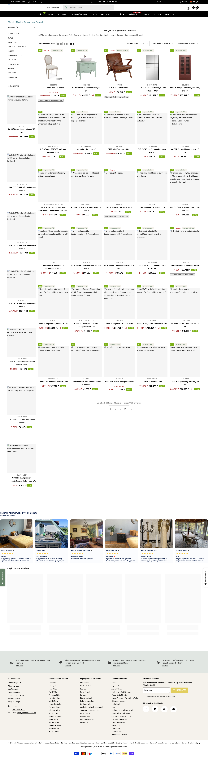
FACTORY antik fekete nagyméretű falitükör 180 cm (152, 89)
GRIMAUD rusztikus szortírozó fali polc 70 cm (86, 208)
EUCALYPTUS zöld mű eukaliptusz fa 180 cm (21, 188)
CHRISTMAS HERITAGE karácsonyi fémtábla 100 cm (53, 150)
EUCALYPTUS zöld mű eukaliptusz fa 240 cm (21, 305)
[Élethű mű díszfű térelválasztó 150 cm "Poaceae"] (185, 186)
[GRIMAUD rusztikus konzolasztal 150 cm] (185, 303)
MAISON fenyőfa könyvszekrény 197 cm (185, 150)
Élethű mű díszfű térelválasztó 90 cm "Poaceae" (86, 383)
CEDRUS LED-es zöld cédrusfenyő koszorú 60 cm (22, 363)
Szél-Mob (86, 85)
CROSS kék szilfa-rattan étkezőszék (185, 265)
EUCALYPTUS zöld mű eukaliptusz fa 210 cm (21, 246)
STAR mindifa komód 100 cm (119, 149)
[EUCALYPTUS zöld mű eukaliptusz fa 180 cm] (21, 168)
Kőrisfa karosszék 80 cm (152, 382)
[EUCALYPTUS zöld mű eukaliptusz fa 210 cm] (21, 226)
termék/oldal (132, 43)
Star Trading (22, 359)
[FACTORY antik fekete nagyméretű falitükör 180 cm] (152, 67)
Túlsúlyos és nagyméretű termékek (29, 22)
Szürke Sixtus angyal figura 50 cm (119, 207)
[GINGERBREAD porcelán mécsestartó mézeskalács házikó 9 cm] (21, 458)
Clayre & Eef (22, 126)
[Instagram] (155, 709)
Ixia (53, 262)
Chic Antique (152, 85)
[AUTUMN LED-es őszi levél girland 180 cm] (21, 400)
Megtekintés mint (46, 43)
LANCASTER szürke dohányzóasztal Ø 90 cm (86, 267)
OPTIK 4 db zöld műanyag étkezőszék (119, 382)
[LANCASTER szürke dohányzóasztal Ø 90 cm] (86, 245)
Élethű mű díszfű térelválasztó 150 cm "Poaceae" (185, 208)
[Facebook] (146, 709)
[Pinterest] (164, 709)
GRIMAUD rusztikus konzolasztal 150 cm (185, 325)
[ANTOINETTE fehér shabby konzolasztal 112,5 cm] (53, 245)
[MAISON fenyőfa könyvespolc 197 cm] (53, 303)
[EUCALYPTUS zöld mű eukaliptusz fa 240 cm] (21, 284)
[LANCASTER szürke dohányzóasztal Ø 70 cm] (119, 245)
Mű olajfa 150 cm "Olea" (86, 149)
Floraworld (86, 146)
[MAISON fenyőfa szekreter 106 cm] (119, 303)
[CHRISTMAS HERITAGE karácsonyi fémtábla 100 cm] (53, 128)
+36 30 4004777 (15, 2)
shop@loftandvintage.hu (37, 2)
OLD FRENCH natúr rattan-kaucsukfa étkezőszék (152, 150)
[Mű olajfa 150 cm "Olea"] (86, 128)
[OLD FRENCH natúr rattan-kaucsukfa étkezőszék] (152, 128)
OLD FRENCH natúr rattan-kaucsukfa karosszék (152, 267)
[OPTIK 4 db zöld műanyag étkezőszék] (119, 361)
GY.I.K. (159, 2)
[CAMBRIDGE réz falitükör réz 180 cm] (53, 361)
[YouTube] (173, 709)
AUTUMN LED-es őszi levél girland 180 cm (21, 421)
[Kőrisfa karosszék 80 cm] (152, 361)
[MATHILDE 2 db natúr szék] (53, 67)
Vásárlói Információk (170, 2)
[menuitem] (21, 34)
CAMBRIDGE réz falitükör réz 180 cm (53, 382)
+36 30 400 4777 (18, 709)
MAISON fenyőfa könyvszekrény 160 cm (185, 383)
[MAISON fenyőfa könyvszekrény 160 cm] (185, 361)
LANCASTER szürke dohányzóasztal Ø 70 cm (119, 267)
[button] (58, 43)
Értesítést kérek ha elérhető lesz (51, 100)
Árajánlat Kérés (182, 2)
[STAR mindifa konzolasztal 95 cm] (152, 186)
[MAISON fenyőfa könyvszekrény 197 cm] (185, 128)
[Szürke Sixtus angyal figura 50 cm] (119, 186)
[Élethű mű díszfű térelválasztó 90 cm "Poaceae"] (86, 361)
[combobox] (90, 7)
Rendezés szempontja (163, 43)
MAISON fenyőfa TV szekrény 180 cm (152, 324)
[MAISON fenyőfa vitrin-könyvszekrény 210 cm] (185, 67)
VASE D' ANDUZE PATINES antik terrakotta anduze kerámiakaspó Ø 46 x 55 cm (53, 209)
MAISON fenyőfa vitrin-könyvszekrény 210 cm (185, 89)
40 (125, 409)
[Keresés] (88, 7)
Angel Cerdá (152, 379)
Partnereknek (53, 8)
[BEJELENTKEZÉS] (188, 8)
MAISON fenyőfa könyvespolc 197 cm (53, 324)
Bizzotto (53, 85)
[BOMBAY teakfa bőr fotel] (119, 67)
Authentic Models (86, 321)
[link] (25, 628)
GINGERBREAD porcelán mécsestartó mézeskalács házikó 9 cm (21, 480)
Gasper (185, 204)
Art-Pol (119, 204)
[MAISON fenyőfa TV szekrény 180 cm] (152, 303)
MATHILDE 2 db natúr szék (53, 88)
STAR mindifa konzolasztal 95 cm (152, 207)
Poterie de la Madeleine (53, 204)
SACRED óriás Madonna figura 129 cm (21, 130)
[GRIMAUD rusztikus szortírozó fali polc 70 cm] (86, 186)
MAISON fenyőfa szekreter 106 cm (119, 324)
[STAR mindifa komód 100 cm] (119, 128)
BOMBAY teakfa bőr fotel (119, 88)
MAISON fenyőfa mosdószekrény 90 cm (86, 89)
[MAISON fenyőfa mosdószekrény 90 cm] (86, 67)
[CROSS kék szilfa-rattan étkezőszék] (185, 245)
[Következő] (130, 409)
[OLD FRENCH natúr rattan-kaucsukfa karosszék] (152, 245)
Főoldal (11, 22)
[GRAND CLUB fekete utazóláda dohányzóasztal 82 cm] (86, 303)
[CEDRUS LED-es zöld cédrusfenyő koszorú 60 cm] (21, 342)
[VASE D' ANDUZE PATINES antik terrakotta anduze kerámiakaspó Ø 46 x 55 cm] (53, 186)
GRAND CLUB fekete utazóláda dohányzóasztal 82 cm (86, 325)
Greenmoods (22, 184)
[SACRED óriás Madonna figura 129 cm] (21, 109)
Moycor (119, 85)
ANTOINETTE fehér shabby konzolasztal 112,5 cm (53, 267)
